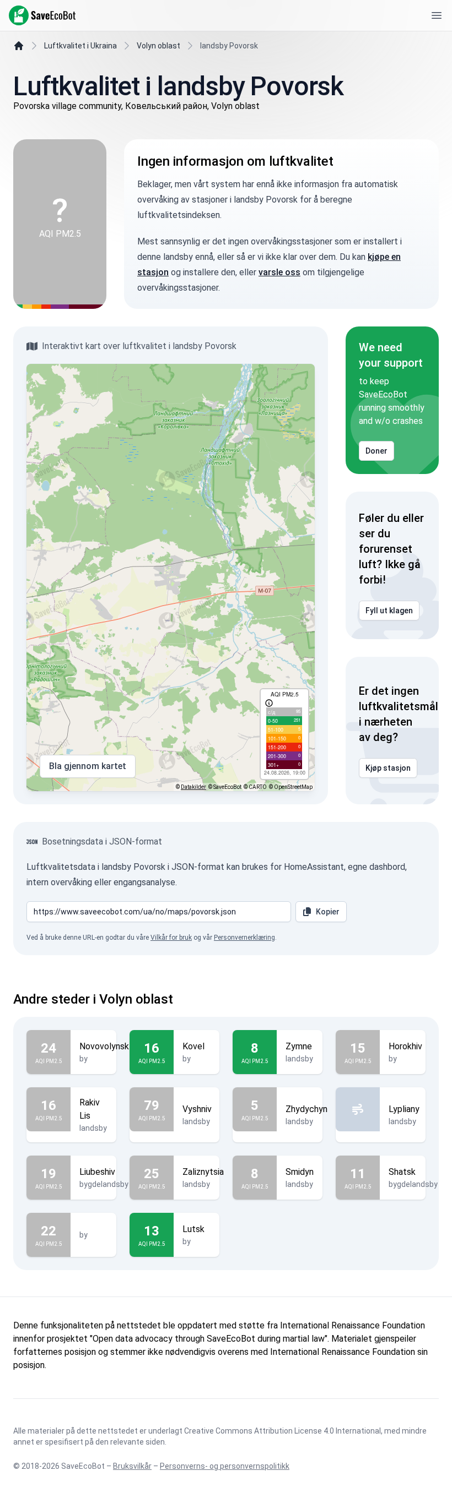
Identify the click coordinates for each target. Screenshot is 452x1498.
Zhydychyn (306, 1109)
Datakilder (193, 787)
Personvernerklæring (244, 937)
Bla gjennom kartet (87, 766)
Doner (376, 450)
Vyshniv (197, 1109)
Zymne (299, 1046)
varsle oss (279, 272)
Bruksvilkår (132, 1466)
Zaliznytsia (203, 1172)
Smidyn (300, 1172)
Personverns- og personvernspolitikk (224, 1466)
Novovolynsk (104, 1046)
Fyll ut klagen (389, 610)
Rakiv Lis (89, 1109)
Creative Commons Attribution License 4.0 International (282, 1430)
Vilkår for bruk (171, 937)
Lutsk (193, 1229)
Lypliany (404, 1109)
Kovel (193, 1046)
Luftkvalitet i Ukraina (80, 45)
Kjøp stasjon (388, 768)
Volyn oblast (158, 45)
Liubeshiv (97, 1172)
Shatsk (402, 1172)
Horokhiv (405, 1046)
